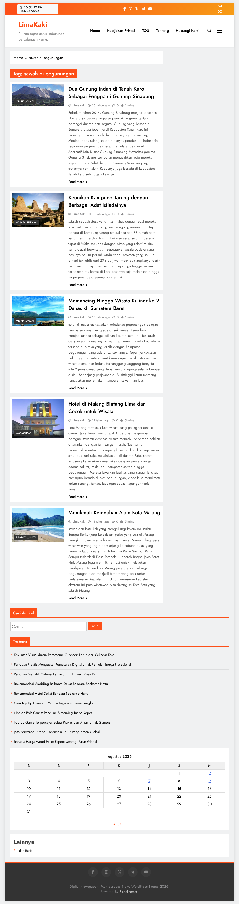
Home (95, 30)
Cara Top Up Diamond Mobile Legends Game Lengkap (54, 703)
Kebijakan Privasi (121, 30)
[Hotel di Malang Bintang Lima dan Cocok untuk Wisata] (38, 418)
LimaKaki (32, 24)
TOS (145, 30)
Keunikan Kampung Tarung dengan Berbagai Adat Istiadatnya (108, 201)
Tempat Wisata (26, 537)
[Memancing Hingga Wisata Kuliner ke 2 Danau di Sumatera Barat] (38, 311)
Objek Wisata (25, 101)
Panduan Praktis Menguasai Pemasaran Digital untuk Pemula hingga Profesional (72, 664)
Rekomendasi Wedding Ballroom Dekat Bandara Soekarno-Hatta (61, 683)
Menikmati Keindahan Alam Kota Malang (114, 512)
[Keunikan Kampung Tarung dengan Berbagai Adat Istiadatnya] (38, 210)
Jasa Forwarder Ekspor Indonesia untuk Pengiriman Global (57, 732)
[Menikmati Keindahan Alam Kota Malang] (38, 525)
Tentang (162, 30)
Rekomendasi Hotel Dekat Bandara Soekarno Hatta (51, 693)
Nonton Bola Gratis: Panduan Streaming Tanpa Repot (53, 712)
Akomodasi (24, 433)
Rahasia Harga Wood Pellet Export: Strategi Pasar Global (55, 741)
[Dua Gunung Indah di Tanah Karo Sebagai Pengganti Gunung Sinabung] (38, 95)
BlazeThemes (128, 891)
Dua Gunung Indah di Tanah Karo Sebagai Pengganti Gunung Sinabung (111, 92)
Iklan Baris (25, 850)
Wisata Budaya (26, 222)
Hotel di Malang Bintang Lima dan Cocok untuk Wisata (107, 407)
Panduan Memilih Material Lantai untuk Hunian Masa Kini (56, 674)
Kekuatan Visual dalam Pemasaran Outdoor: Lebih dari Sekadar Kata (64, 654)
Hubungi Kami (187, 30)
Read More (76, 181)
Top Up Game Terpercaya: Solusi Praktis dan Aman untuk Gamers (62, 722)
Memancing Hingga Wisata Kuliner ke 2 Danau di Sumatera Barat (113, 304)
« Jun (117, 824)
